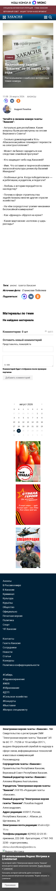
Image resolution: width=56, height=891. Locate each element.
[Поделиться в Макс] (6, 101)
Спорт (6, 624)
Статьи (7, 656)
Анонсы (31, 96)
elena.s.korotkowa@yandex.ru (19, 847)
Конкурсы (8, 660)
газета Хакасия (27, 285)
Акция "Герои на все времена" (33, 12)
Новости (7, 652)
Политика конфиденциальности (21, 665)
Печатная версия (12, 615)
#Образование (11, 687)
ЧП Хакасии (9, 629)
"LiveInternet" (8, 869)
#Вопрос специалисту (15, 709)
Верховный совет (11, 12)
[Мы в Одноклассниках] (18, 101)
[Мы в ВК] (12, 101)
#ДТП (6, 692)
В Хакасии (8, 589)
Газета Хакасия (12, 643)
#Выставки (9, 705)
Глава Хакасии (41, 8)
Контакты (8, 638)
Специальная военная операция (18, 8)
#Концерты (9, 701)
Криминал (8, 594)
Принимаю (10, 885)
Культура (8, 598)
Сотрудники (9, 647)
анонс (13, 285)
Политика (8, 620)
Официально (10, 611)
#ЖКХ (6, 683)
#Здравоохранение (14, 679)
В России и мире (12, 585)
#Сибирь (8, 674)
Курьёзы (8, 602)
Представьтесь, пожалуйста (17, 344)
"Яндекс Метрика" (44, 866)
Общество (8, 607)
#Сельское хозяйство (15, 696)
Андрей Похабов (22, 109)
